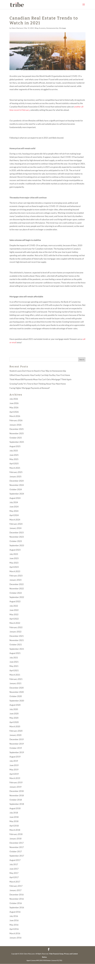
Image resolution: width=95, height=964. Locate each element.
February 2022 (16, 627)
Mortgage (62, 28)
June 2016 (14, 920)
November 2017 (17, 847)
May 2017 (14, 873)
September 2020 (17, 700)
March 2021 (15, 675)
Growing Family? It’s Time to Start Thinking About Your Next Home (38, 384)
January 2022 (15, 631)
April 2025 (14, 463)
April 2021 (14, 670)
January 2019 (15, 787)
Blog (36, 28)
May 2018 (14, 821)
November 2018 (17, 795)
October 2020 (16, 696)
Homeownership (52, 28)
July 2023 (14, 554)
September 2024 (17, 493)
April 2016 (14, 929)
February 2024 (16, 524)
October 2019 (16, 748)
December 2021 (17, 636)
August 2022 (15, 601)
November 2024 (17, 485)
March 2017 (15, 881)
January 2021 (15, 683)
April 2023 (14, 567)
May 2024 (14, 511)
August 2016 (15, 912)
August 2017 (15, 860)
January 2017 (15, 890)
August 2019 (15, 756)
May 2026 (14, 407)
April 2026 (14, 412)
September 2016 (17, 907)
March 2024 (15, 519)
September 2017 (17, 856)
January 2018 (15, 838)
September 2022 (17, 597)
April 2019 (14, 774)
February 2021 (16, 679)
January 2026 (15, 425)
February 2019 (16, 782)
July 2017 (14, 864)
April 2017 (14, 877)
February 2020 (16, 731)
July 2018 (14, 812)
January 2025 (15, 476)
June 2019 (14, 765)
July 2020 (14, 709)
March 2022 (15, 623)
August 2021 (15, 653)
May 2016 (14, 925)
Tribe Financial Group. (56, 954)
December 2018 (17, 791)
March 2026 (15, 416)
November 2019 (17, 744)
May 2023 (14, 563)
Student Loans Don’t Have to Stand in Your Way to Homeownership (38, 371)
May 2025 (14, 459)
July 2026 (14, 399)
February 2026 (16, 420)
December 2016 (17, 894)
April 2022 (14, 619)
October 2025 (16, 437)
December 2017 (17, 843)
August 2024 (15, 498)
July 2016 (14, 916)
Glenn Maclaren (17, 28)
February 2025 (16, 472)
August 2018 (15, 808)
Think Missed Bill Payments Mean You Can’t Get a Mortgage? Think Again (40, 379)
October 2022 (16, 593)
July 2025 (14, 450)
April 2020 (14, 722)
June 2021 (14, 662)
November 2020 (17, 692)
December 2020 (17, 688)
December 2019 (17, 739)
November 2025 (17, 433)
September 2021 (17, 649)
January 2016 (15, 937)
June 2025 (14, 455)
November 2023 (17, 537)
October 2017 (16, 851)
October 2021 (16, 644)
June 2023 (14, 558)
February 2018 (16, 834)
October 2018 (16, 800)
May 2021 (14, 666)
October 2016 (16, 903)
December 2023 (17, 532)
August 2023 (15, 550)
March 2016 (15, 933)
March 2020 (15, 726)
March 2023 (15, 571)
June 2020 (14, 713)
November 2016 (17, 899)
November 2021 (17, 640)
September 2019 (17, 752)
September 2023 (17, 545)
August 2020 (15, 705)
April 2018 (14, 825)
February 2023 (16, 575)
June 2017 (14, 869)
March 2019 (15, 778)
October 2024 (16, 489)
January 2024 (15, 528)
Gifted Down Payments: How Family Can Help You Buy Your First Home (40, 375)
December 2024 (17, 481)
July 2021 (14, 657)
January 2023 (15, 580)
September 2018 (17, 804)
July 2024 (14, 502)
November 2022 (17, 588)
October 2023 (16, 541)
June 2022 (14, 610)
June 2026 (14, 403)
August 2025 (15, 446)
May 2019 (14, 769)
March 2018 (15, 830)
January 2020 (15, 735)
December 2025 (17, 429)
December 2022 (17, 584)
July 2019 (14, 761)
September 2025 (17, 442)
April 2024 (14, 515)
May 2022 (14, 614)
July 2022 (14, 606)
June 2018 (14, 817)
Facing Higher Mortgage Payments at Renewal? (30, 388)
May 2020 (14, 718)
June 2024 (14, 506)
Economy (42, 28)
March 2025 (15, 468)
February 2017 (16, 886)
